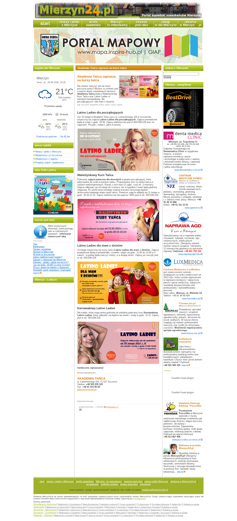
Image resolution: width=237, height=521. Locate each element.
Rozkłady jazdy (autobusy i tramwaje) (52, 270)
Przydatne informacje (161, 504)
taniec (107, 105)
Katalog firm (176, 504)
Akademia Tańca (97, 105)
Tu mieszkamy (143, 504)
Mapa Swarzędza (78, 507)
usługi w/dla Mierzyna (156, 481)
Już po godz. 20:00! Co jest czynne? (51, 265)
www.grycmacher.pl (86, 389)
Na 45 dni (65, 136)
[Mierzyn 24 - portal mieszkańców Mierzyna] (118, 18)
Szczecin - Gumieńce (45, 512)
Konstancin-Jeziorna (44, 504)
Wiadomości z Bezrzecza (70, 510)
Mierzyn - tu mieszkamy (109, 481)
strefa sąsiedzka (85, 481)
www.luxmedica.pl (191, 298)
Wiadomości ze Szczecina (48, 155)
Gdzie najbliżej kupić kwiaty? (47, 257)
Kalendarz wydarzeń (109, 504)
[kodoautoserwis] (183, 128)
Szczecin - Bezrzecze (45, 509)
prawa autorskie (129, 484)
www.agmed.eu (192, 207)
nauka (119, 105)
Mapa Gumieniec (89, 513)
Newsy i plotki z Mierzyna (48, 151)
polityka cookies (109, 484)
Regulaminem (139, 499)
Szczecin (85, 105)
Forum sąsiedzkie (127, 504)
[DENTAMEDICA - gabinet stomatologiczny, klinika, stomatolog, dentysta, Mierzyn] (183, 139)
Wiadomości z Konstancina (69, 504)
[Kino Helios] (53, 213)
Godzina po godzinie (46, 136)
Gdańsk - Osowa (42, 515)
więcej (36, 273)
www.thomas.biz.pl (190, 333)
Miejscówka (110, 507)
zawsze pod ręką (133, 481)
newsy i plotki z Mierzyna (60, 481)
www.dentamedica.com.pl (187, 170)
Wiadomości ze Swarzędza (57, 507)
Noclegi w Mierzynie (43, 252)
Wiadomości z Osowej (63, 515)
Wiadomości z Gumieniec (69, 513)
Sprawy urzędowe (42, 249)
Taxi (35, 244)
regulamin (145, 484)
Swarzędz (38, 507)
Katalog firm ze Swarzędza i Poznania (144, 507)
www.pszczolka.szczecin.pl (186, 439)
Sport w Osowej (95, 515)
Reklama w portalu (191, 504)
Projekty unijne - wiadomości (49, 162)
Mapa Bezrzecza (90, 510)
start (42, 481)
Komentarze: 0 (112, 407)
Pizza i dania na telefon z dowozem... (52, 267)
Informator (121, 507)
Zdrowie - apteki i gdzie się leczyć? (51, 262)
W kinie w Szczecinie (44, 254)
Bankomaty (39, 246)
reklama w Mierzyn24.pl (183, 481)
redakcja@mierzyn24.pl (155, 489)
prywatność (92, 484)
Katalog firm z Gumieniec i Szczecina (154, 513)
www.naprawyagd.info (189, 254)
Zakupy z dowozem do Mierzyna (49, 259)
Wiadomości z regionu (46, 159)
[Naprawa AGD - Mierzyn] (183, 233)
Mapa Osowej (80, 515)
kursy (113, 105)
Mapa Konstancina (90, 504)
